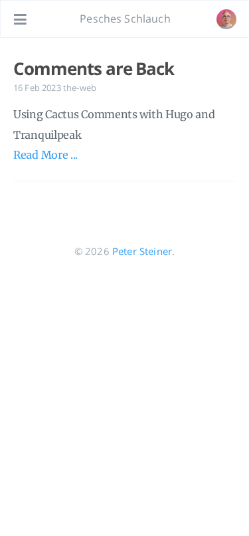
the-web (79, 88)
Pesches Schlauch (125, 18)
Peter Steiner (142, 251)
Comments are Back (93, 68)
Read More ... (45, 154)
